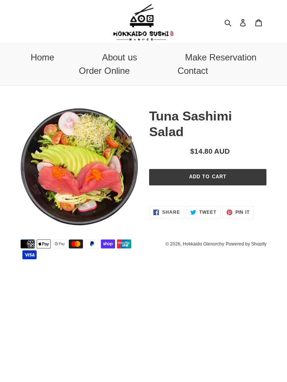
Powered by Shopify (246, 244)
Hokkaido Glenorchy (203, 244)
